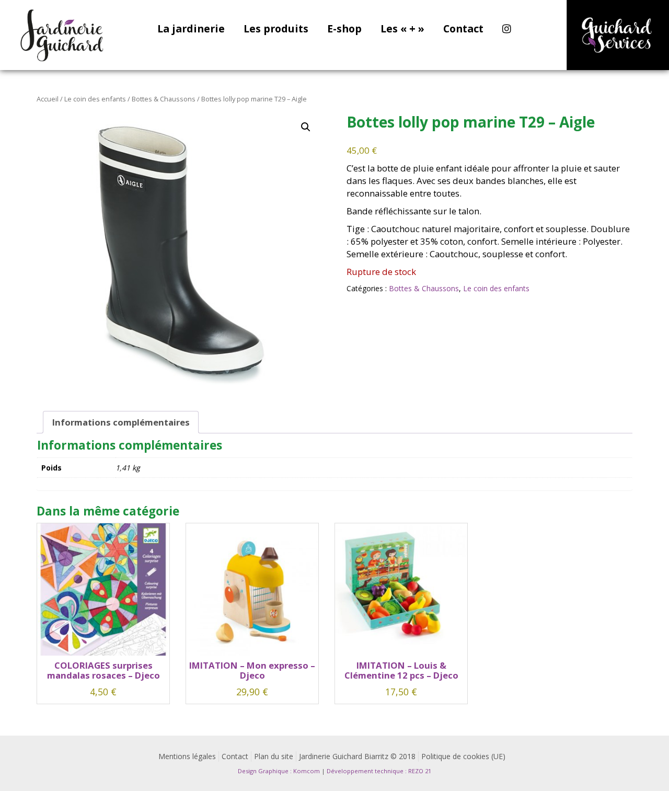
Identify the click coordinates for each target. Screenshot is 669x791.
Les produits (276, 30)
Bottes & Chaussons (163, 99)
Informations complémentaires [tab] (121, 422)
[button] (305, 127)
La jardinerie (191, 30)
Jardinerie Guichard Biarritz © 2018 (357, 756)
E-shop (344, 30)
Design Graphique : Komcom (279, 771)
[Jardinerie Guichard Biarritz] (63, 35)
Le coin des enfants (95, 99)
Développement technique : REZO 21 (379, 771)
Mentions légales (187, 756)
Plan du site (273, 756)
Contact (463, 30)
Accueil (48, 99)
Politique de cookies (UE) (463, 756)
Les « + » (402, 30)
